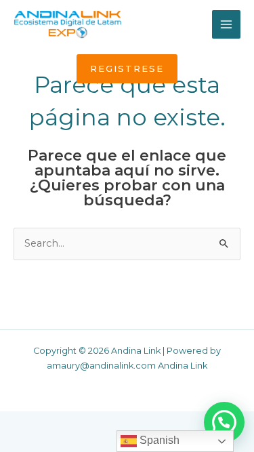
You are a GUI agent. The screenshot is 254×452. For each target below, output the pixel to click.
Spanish (158, 440)
